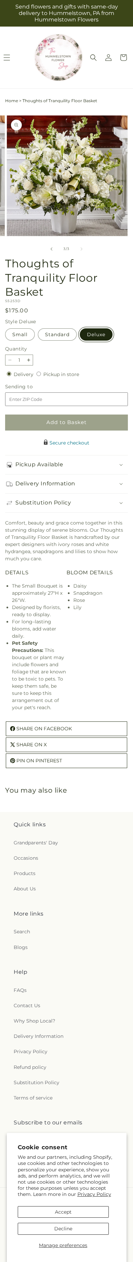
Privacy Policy (94, 1194)
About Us (25, 889)
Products (24, 873)
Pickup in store (61, 374)
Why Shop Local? (34, 1021)
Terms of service (33, 1098)
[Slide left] (51, 249)
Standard (57, 334)
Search (22, 932)
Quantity (16, 349)
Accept (63, 1212)
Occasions (26, 858)
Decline (63, 1229)
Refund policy (30, 1067)
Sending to (29, 386)
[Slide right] (81, 249)
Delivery (24, 374)
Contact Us (27, 1005)
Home (11, 100)
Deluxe (96, 334)
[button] (93, 57)
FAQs (20, 990)
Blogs (21, 947)
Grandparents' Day (36, 843)
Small (20, 334)
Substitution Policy (36, 1082)
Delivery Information (38, 1036)
